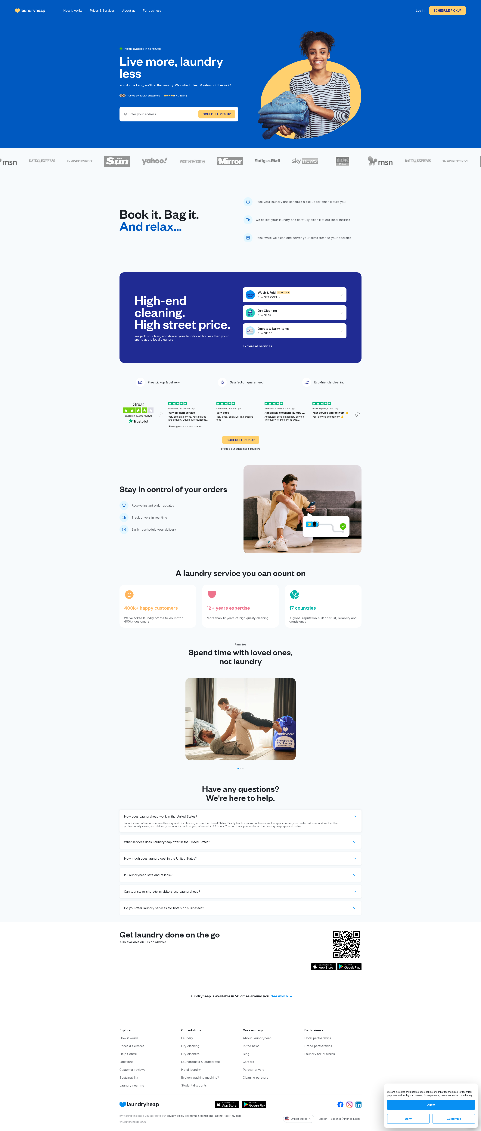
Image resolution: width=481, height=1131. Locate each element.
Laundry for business (319, 1054)
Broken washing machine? (200, 1077)
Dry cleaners (190, 1054)
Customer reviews (132, 1069)
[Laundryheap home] (30, 10)
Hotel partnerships (317, 1038)
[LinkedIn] (358, 1105)
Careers (248, 1061)
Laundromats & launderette (200, 1061)
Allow (431, 1104)
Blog (246, 1054)
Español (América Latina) (346, 1118)
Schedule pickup (447, 10)
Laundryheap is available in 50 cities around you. (238, 996)
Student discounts (194, 1085)
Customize (454, 1118)
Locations (126, 1061)
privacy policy (175, 1115)
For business (152, 10)
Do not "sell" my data (228, 1115)
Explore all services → (259, 346)
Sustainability (128, 1077)
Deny (408, 1118)
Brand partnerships (318, 1046)
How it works (72, 10)
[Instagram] (349, 1105)
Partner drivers (253, 1069)
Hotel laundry (191, 1069)
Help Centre (128, 1054)
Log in (420, 10)
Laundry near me (131, 1085)
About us (128, 10)
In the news (251, 1046)
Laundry (187, 1038)
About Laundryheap (257, 1038)
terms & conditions (201, 1115)
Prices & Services (102, 10)
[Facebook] (340, 1105)
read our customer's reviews (242, 448)
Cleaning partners (255, 1077)
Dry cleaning (190, 1046)
